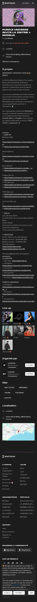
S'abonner (29, 365)
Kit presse (6, 479)
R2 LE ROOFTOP (8, 513)
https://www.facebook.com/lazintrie (16, 270)
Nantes (23, 481)
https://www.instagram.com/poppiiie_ (19, 178)
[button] (30, 365)
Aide (4, 529)
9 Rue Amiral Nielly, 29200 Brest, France (18, 418)
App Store (10, 550)
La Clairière (6, 510)
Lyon (22, 471)
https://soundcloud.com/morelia (16, 147)
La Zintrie (9, 38)
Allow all (7, 593)
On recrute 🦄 (7, 483)
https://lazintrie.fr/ (19, 261)
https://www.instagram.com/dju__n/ (18, 168)
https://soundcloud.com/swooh (16, 161)
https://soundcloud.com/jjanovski (17, 209)
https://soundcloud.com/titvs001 (17, 187)
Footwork (19, 393)
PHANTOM (6, 507)
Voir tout (23, 484)
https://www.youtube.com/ (22, 277)
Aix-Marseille (25, 478)
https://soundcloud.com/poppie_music (19, 180)
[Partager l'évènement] (33, 3)
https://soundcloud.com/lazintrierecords (18, 275)
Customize (18, 593)
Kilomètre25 (7, 504)
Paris (22, 468)
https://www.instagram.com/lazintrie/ (17, 266)
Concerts (5, 489)
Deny (31, 593)
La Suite (9, 411)
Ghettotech (9, 387)
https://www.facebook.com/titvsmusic (19, 185)
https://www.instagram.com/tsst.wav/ (19, 194)
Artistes (5, 486)
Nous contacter (8, 532)
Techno (7, 393)
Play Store (26, 550)
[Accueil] (8, 3)
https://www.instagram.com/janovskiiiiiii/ (18, 206)
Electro (7, 398)
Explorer (25, 3)
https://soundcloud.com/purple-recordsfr (18, 301)
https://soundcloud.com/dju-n (15, 170)
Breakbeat (23, 387)
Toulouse (23, 475)
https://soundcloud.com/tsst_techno (18, 197)
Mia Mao (5, 501)
